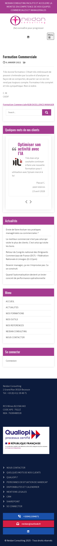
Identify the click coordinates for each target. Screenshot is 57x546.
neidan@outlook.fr (31, 523)
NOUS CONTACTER (15, 337)
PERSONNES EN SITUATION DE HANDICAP (27, 482)
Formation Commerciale (15, 104)
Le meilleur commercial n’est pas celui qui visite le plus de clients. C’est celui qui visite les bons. (27, 243)
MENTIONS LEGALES (17, 491)
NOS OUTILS (12, 319)
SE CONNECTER (14, 506)
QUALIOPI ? (12, 477)
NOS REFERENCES (15, 325)
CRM (9, 496)
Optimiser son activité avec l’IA (29, 148)
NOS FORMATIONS (15, 313)
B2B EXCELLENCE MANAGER (40, 104)
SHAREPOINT (13, 501)
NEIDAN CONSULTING (16, 331)
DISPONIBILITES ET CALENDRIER (23, 487)
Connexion (11, 360)
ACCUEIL (10, 301)
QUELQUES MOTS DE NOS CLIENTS (24, 472)
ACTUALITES (12, 307)
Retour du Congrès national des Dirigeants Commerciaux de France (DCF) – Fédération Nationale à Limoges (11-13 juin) (27, 256)
